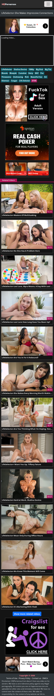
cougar (14, 80)
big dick (39, 69)
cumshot (22, 73)
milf (36, 73)
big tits (48, 69)
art (45, 77)
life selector (24, 80)
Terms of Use (11, 678)
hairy (30, 73)
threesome (6, 77)
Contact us (36, 678)
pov (42, 73)
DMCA (45, 678)
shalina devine (20, 69)
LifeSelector (7, 69)
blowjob (13, 73)
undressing (18, 77)
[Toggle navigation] (48, 4)
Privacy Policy (24, 678)
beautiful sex (36, 77)
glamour (5, 80)
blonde (5, 73)
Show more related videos (27, 614)
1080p (31, 69)
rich (27, 77)
